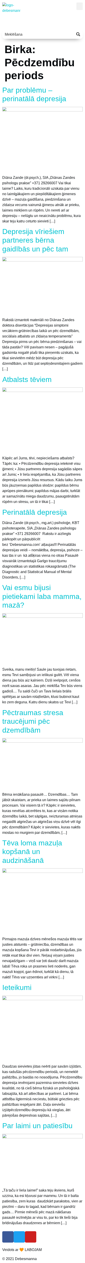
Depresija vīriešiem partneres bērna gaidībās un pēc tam (35, 240)
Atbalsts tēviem (27, 379)
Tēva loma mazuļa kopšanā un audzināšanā (32, 851)
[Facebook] (8, 1237)
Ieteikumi (17, 987)
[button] (79, 6)
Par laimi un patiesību (37, 1126)
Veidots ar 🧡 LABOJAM (22, 1250)
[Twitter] (19, 1237)
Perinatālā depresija (34, 512)
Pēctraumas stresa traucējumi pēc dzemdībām (32, 721)
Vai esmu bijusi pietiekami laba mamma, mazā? (42, 596)
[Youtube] (30, 1237)
